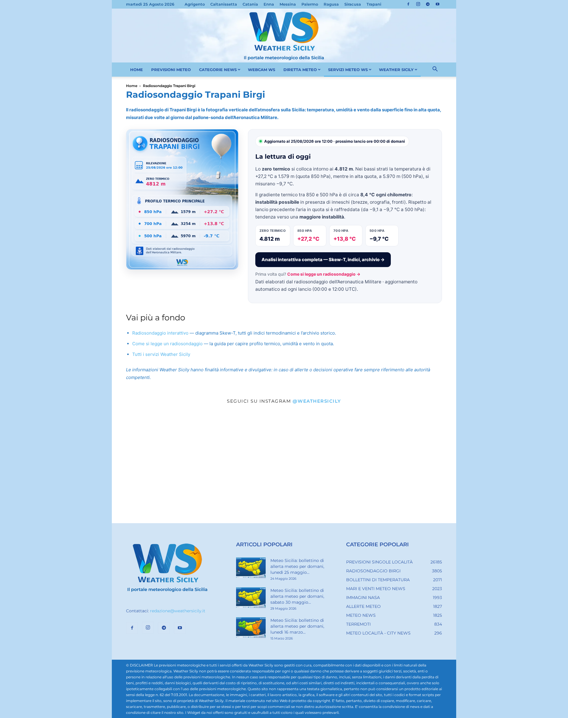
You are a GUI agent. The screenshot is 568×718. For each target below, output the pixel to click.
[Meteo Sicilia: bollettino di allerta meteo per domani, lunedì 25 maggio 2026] (251, 568)
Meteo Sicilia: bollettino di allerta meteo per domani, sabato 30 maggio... (297, 596)
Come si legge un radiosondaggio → (323, 274)
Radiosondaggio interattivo (160, 333)
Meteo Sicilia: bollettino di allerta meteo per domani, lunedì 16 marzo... (297, 626)
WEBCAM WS (261, 69)
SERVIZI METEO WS (348, 69)
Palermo (309, 4)
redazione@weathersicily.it (177, 610)
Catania (250, 4)
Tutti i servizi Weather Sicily (161, 354)
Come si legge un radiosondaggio (167, 343)
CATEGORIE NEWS (218, 69)
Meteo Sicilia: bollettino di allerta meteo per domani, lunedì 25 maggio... (297, 566)
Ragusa (331, 4)
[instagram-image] (169, 465)
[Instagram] (418, 4)
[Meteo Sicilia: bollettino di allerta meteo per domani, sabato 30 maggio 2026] (251, 597)
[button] (435, 70)
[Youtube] (437, 4)
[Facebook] (408, 4)
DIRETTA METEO (300, 69)
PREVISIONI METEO (171, 69)
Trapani (374, 4)
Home (131, 85)
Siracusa (352, 4)
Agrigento (195, 4)
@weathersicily (317, 401)
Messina (288, 4)
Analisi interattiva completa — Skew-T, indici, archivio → (323, 259)
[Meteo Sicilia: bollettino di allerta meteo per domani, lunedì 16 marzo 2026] (251, 627)
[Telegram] (427, 4)
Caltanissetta (223, 4)
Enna (269, 4)
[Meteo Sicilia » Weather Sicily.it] (284, 35)
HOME (136, 69)
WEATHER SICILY (396, 69)
